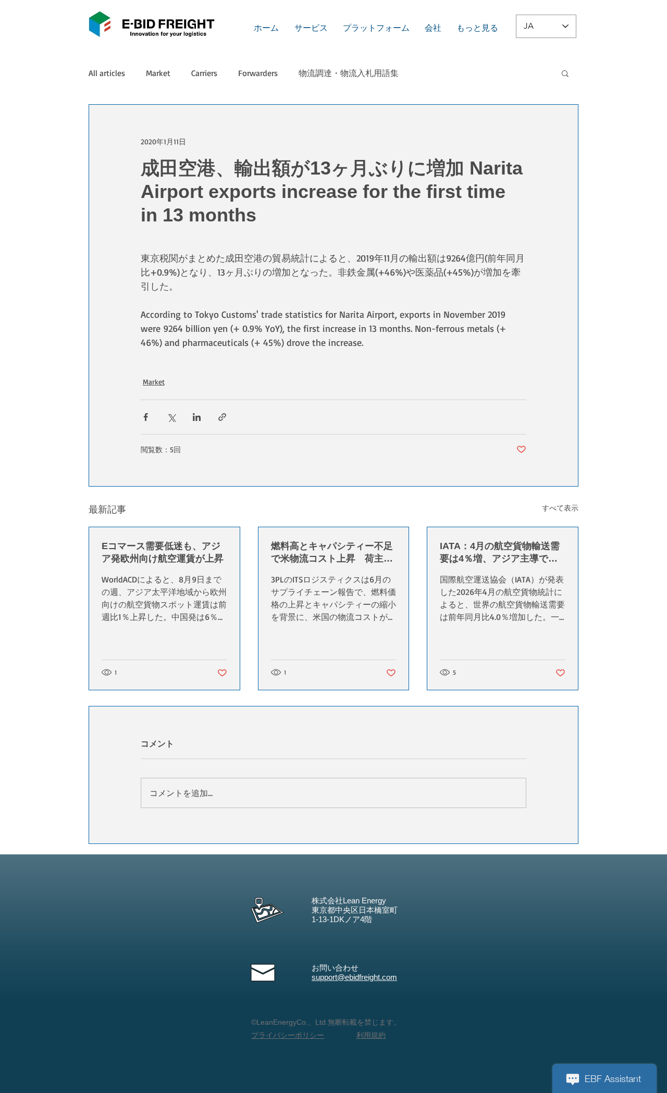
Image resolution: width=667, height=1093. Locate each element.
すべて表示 (560, 507)
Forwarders (258, 73)
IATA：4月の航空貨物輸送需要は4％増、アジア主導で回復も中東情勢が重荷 (500, 553)
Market (158, 73)
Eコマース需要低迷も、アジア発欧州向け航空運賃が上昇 (163, 552)
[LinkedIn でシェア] (197, 417)
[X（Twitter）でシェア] (171, 417)
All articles (107, 73)
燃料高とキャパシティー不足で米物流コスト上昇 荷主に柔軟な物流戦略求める (332, 553)
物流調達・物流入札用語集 (349, 73)
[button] (565, 73)
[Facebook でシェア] (146, 417)
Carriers (204, 73)
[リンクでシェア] (222, 417)
